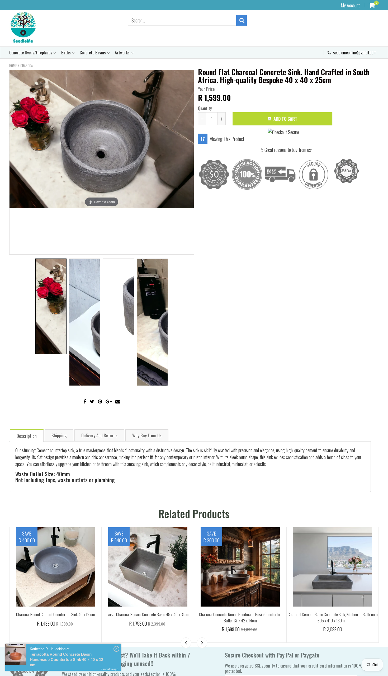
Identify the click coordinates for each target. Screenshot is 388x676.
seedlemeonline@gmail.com (354, 52)
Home (13, 65)
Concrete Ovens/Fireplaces (31, 52)
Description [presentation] (27, 436)
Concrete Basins (93, 52)
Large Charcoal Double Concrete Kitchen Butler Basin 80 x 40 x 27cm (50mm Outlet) (248, 598)
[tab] (26, 435)
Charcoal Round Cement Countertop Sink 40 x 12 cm (340, 614)
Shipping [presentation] (59, 435)
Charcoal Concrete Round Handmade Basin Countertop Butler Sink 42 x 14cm (63, 617)
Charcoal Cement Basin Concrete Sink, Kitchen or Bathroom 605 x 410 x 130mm (155, 617)
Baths (66, 52)
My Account (350, 5)
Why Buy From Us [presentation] (147, 435)
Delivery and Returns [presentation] (99, 435)
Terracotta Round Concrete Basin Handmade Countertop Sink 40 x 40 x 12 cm (66, 659)
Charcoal (27, 65)
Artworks (123, 52)
